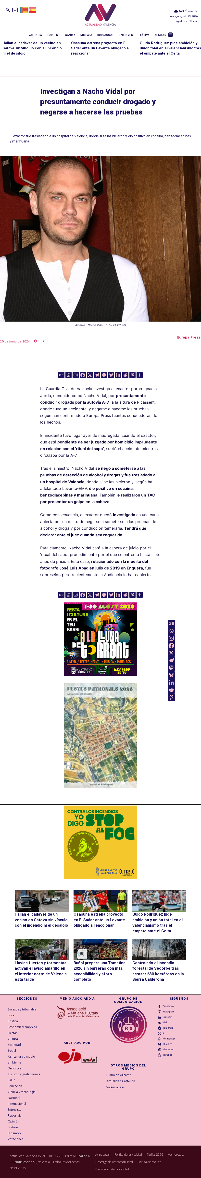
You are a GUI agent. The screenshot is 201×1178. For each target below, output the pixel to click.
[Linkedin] (118, 375)
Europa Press (188, 337)
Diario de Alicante (118, 1075)
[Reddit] (125, 375)
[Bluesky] (111, 375)
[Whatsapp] (68, 375)
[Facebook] (83, 375)
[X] (90, 375)
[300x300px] (100, 674)
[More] (140, 375)
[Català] (24, 9)
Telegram (168, 1027)
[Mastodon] (104, 375)
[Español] (32, 9)
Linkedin (167, 1016)
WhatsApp (169, 1038)
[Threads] (159, 1054)
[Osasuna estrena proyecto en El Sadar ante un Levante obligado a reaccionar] (100, 901)
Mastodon (168, 1049)
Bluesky (167, 1043)
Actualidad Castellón (120, 1081)
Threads (167, 1054)
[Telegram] (97, 375)
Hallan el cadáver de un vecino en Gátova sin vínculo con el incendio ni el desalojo (32, 48)
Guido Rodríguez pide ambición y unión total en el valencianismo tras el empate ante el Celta (170, 48)
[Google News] (61, 375)
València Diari (115, 1087)
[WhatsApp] (159, 1038)
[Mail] (159, 1022)
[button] (7, 9)
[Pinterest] (132, 375)
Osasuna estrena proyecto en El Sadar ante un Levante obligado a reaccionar (100, 48)
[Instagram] (76, 375)
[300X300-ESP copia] (100, 842)
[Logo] (100, 15)
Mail (165, 1022)
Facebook (168, 1006)
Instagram (169, 1011)
